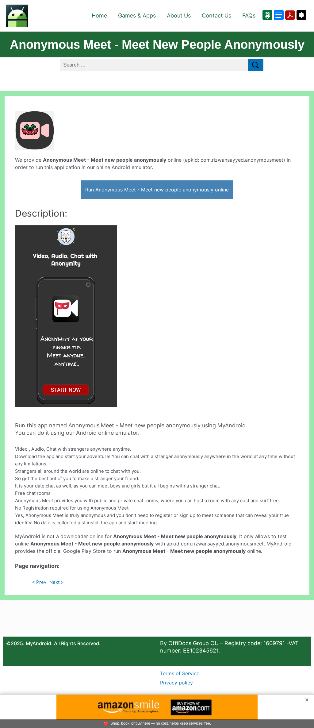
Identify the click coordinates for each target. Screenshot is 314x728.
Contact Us (216, 15)
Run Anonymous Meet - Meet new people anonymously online (157, 190)
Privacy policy (176, 683)
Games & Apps (137, 15)
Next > (56, 582)
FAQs (248, 15)
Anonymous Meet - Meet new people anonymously (157, 44)
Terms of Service (179, 673)
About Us (179, 15)
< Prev (39, 582)
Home (99, 15)
